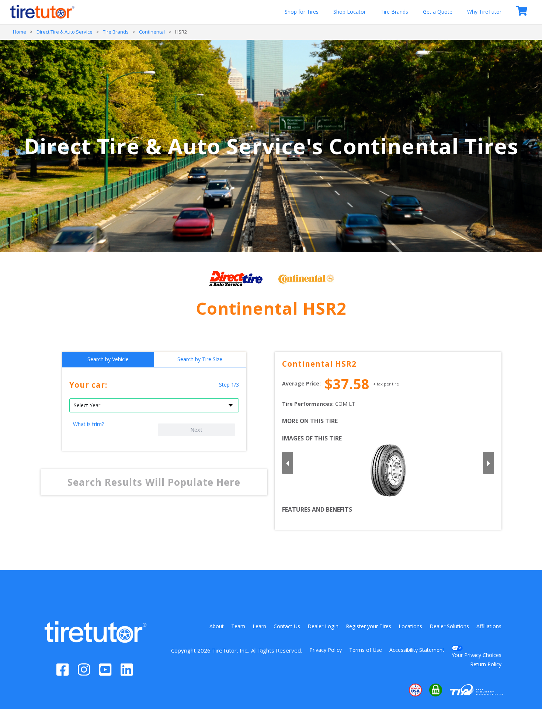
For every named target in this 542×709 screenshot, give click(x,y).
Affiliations (488, 626)
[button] (393, 690)
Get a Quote (437, 11)
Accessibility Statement (416, 649)
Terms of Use (365, 649)
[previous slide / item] (287, 463)
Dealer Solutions (449, 626)
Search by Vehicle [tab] (108, 359)
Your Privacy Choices (476, 654)
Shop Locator (349, 11)
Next (196, 429)
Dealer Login (323, 626)
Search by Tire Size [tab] (199, 359)
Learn (259, 626)
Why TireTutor (484, 11)
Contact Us (287, 626)
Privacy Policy (325, 649)
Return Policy (485, 664)
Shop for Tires (302, 11)
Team (238, 626)
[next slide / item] (488, 463)
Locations (410, 626)
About (216, 626)
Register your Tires (368, 626)
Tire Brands (394, 11)
